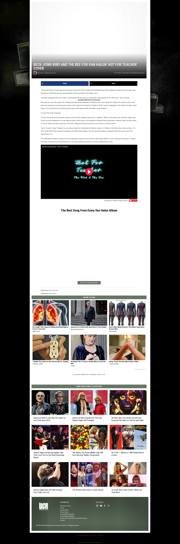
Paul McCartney (98, 90)
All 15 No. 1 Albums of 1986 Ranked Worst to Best (127, 454)
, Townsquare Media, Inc (61, 525)
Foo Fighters (111, 90)
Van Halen (89, 93)
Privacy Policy (64, 512)
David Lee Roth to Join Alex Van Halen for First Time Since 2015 (49, 419)
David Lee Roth (97, 105)
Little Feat (124, 105)
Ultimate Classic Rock (119, 200)
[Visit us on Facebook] (105, 506)
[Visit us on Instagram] (98, 506)
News (50, 293)
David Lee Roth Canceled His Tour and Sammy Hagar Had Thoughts (87, 419)
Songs (54, 293)
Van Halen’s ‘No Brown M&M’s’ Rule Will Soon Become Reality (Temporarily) (87, 454)
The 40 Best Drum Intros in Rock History (87, 490)
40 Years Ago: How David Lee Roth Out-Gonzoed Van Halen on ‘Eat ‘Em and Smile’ (127, 419)
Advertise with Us (65, 506)
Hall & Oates (79, 131)
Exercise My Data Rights (67, 516)
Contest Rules (64, 510)
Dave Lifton (40, 73)
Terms (62, 508)
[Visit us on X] (109, 506)
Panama (60, 128)
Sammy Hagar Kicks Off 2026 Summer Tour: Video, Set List (47, 491)
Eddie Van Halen (90, 108)
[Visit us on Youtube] (102, 506)
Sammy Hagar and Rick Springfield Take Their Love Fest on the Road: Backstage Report (48, 455)
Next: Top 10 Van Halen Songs (89, 282)
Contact (62, 520)
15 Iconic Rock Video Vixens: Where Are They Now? (126, 491)
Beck (54, 93)
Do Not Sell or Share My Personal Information (73, 518)
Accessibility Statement (67, 514)
